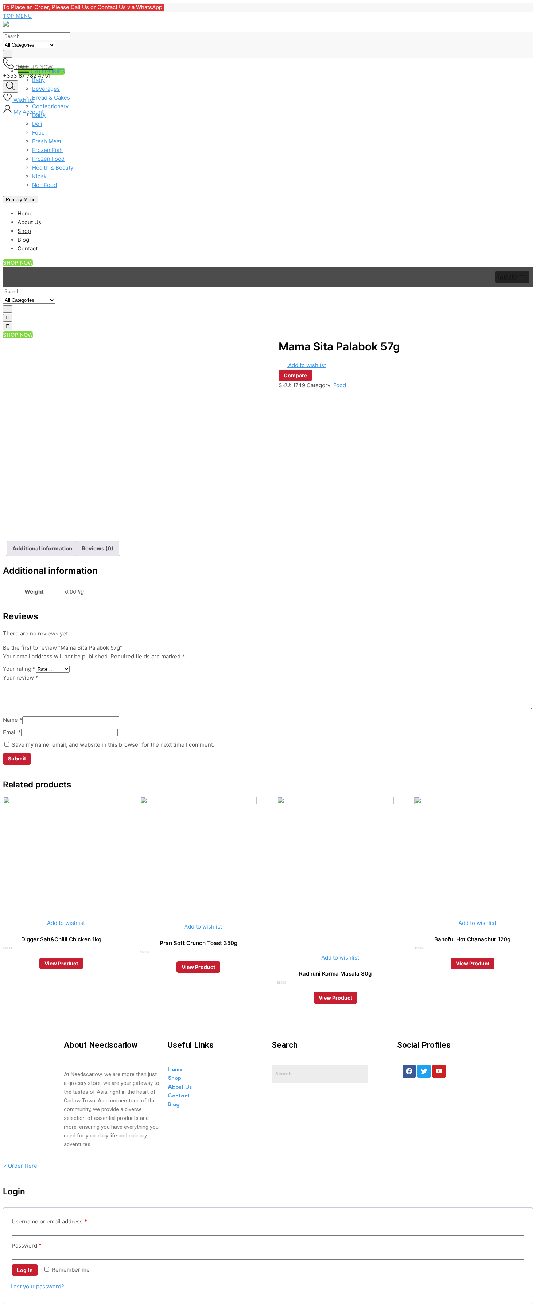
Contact (28, 248)
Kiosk (39, 176)
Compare (295, 375)
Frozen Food (48, 158)
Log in (25, 1270)
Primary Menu (20, 199)
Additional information (42, 548)
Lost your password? (37, 1286)
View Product (61, 963)
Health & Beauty (52, 167)
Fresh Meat (46, 141)
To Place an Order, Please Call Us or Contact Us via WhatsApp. (83, 7)
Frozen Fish (47, 150)
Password (27, 1245)
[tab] (42, 548)
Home (25, 213)
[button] (512, 277)
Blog (23, 239)
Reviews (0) (97, 548)
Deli (37, 123)
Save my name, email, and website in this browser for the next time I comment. (113, 744)
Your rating (19, 668)
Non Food (44, 185)
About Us (29, 222)
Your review (20, 677)
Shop (24, 230)
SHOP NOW (18, 262)
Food (38, 132)
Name (12, 719)
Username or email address (49, 1221)
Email (12, 732)
